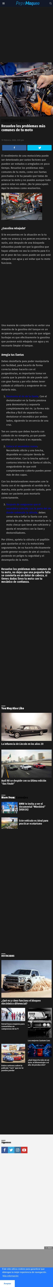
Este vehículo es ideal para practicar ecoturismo (33, 822)
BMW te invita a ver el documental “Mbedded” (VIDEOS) (32, 806)
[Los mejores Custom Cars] (40, 1023)
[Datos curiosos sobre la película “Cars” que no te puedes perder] (13, 1053)
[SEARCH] (50, 3)
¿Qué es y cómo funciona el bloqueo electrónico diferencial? (21, 1002)
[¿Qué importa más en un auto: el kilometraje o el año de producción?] (40, 1050)
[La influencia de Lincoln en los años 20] (26, 727)
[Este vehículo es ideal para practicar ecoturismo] (9, 823)
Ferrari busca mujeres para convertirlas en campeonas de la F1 (13, 1026)
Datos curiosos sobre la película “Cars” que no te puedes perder (12, 1068)
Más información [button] (10, 1276)
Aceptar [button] (7, 1283)
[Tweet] (39, 148)
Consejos (22, 797)
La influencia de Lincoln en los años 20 (22, 744)
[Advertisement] (26, 34)
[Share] (14, 148)
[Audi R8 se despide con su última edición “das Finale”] (26, 764)
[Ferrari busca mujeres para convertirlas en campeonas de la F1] (13, 1014)
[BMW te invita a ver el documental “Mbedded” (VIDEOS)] (9, 807)
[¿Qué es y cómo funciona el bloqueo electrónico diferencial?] (26, 979)
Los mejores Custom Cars (39, 1040)
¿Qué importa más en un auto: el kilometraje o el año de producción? (38, 1062)
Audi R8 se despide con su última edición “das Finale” (23, 782)
